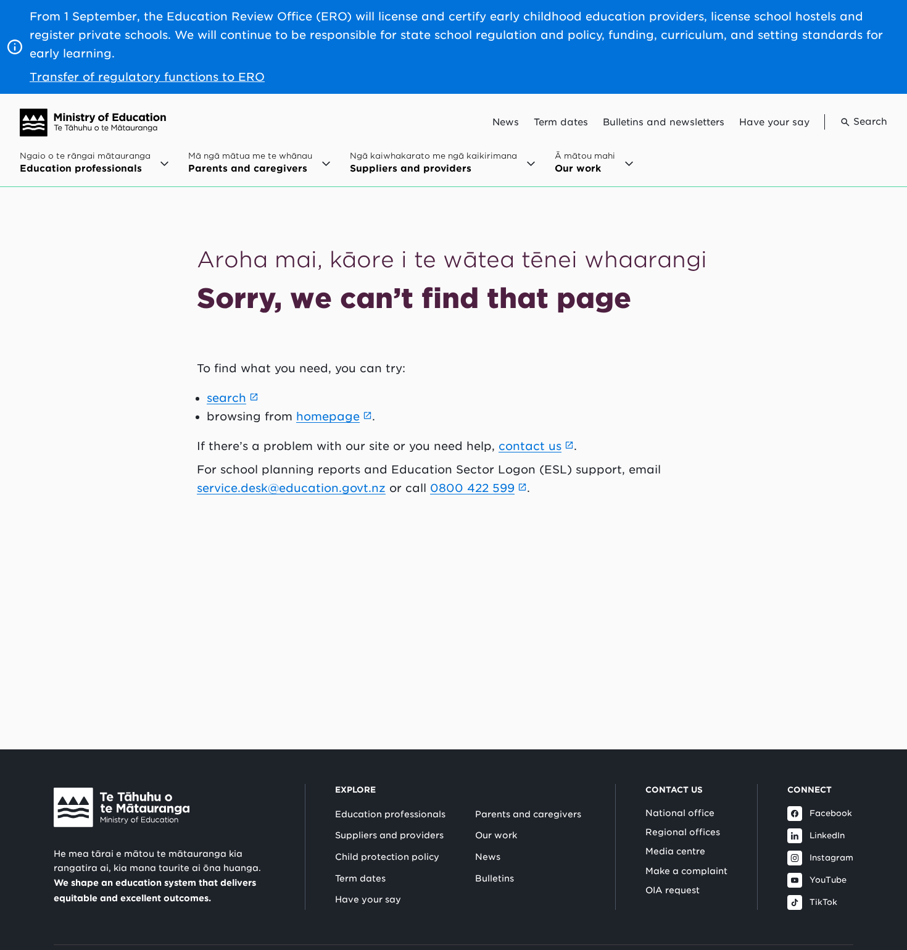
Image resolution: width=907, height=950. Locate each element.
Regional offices (682, 832)
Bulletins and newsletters (663, 122)
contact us (530, 446)
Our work (496, 835)
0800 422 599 (472, 487)
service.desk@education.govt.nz (291, 487)
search (226, 397)
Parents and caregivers (528, 814)
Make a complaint (686, 871)
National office (679, 813)
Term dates (561, 122)
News (505, 122)
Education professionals (390, 814)
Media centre (675, 851)
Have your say (774, 122)
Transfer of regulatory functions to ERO (147, 76)
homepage (328, 416)
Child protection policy (387, 857)
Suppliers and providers (389, 835)
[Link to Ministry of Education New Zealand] (121, 807)
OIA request (672, 890)
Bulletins (494, 878)
